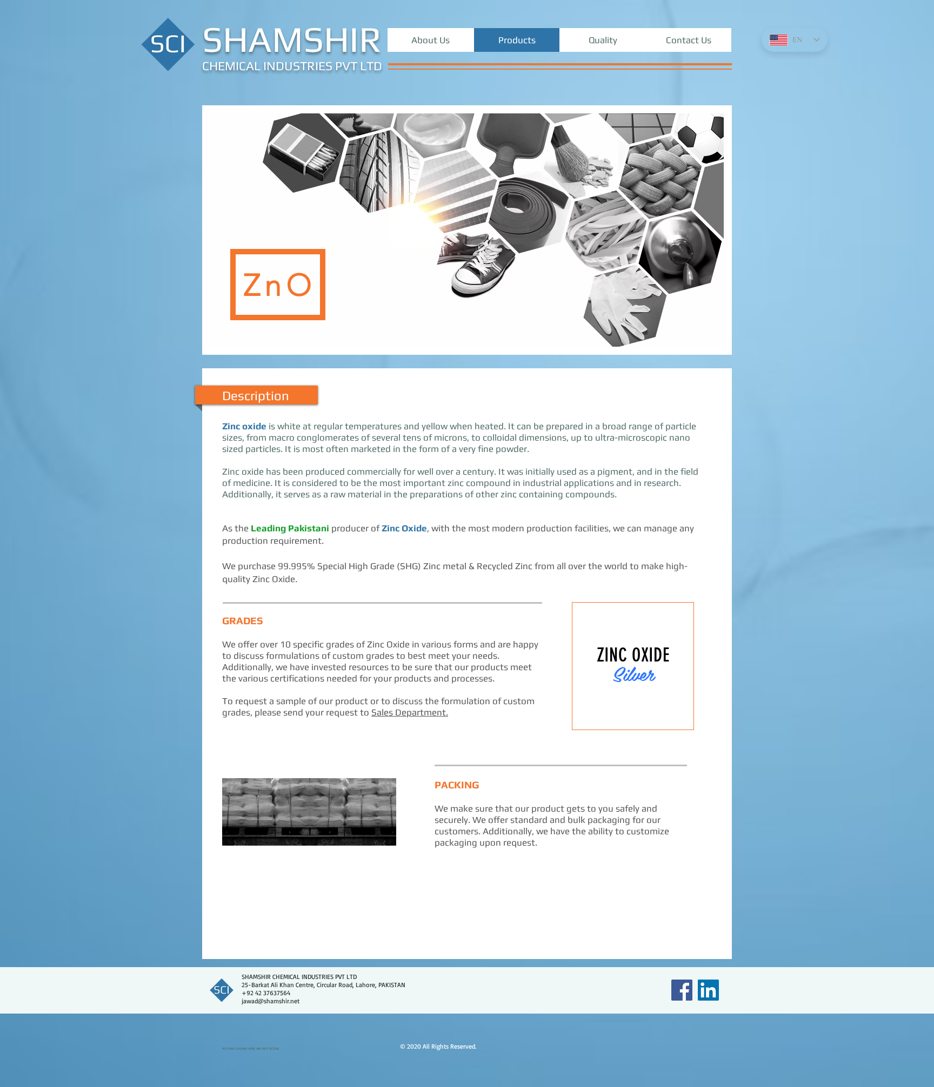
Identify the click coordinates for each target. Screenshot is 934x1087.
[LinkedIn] (708, 990)
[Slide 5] (658, 713)
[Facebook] (681, 990)
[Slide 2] (620, 713)
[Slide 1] (607, 713)
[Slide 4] (644, 713)
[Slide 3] (632, 713)
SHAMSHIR (292, 45)
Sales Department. (409, 712)
